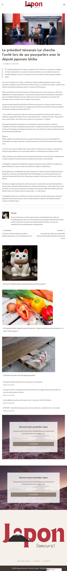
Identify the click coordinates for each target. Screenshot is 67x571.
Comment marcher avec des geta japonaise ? (19, 375)
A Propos (46, 561)
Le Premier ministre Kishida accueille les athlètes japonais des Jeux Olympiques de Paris (17, 233)
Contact (36, 561)
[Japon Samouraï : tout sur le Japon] (33, 4)
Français (52, 569)
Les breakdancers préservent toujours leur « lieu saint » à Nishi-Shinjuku (27, 400)
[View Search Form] (2, 5)
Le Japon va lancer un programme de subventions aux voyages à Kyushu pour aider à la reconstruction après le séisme (32, 391)
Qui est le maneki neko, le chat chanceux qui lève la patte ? (24, 284)
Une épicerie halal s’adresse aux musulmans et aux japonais (23, 382)
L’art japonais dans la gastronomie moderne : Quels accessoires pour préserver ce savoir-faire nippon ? (33, 329)
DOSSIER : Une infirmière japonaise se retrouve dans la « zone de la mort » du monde (31, 408)
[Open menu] (64, 4)
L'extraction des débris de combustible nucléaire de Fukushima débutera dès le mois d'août (50, 234)
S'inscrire (33, 444)
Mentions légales (24, 561)
